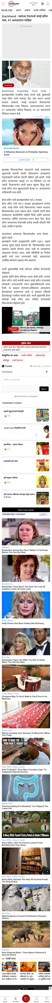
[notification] (47, 3)
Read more (13, 329)
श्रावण (18, 10)
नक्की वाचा (10, 958)
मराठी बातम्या (17, 360)
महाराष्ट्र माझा (6, 10)
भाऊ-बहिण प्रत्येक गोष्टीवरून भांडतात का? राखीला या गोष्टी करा (10, 976)
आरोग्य (27, 10)
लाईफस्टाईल (40, 355)
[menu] (4, 3)
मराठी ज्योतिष (39, 10)
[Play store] (42, 3)
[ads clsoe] (50, 988)
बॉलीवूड (6, 360)
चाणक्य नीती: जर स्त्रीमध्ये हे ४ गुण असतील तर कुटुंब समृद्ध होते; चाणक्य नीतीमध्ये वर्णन (27, 976)
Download (8, 85)
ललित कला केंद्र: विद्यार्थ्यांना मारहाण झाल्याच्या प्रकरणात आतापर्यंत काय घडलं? (24, 348)
